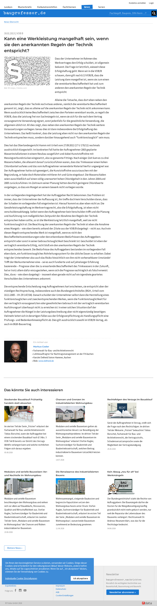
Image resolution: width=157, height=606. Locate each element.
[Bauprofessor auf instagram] (20, 591)
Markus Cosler (41, 346)
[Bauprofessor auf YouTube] (25, 591)
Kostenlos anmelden (137, 3)
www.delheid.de (46, 360)
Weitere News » (14, 547)
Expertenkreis (10, 585)
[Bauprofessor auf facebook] (15, 591)
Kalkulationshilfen (47, 6)
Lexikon (8, 6)
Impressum (60, 585)
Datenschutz (61, 589)
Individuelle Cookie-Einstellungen (21, 578)
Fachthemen (69, 6)
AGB (57, 592)
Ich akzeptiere (80, 578)
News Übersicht (11, 21)
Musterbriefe (25, 6)
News (87, 7)
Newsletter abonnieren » (122, 592)
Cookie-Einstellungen (64, 595)
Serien (101, 6)
